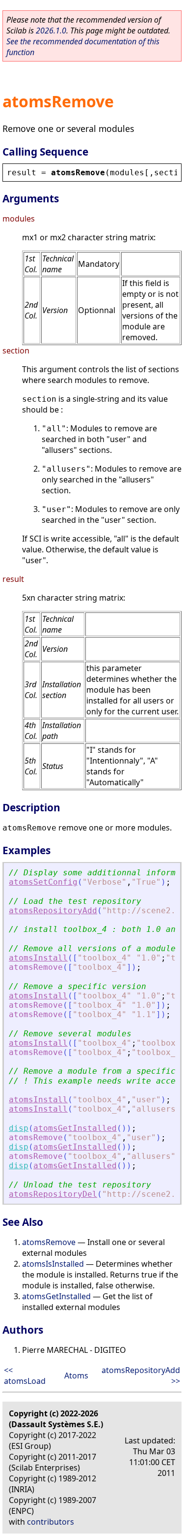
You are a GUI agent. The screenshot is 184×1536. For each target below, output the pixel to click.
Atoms (76, 1375)
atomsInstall (38, 957)
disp (18, 1128)
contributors (50, 1521)
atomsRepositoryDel (53, 1194)
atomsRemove (49, 1242)
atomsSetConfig (43, 882)
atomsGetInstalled (75, 1128)
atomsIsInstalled (53, 1263)
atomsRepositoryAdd (53, 910)
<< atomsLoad (25, 1375)
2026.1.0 (51, 30)
